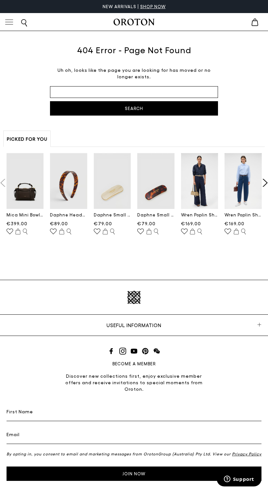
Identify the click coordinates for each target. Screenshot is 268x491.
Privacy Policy (246, 453)
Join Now (134, 473)
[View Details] (25, 232)
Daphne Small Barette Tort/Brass (156, 214)
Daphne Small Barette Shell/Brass (112, 214)
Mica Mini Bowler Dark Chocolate (25, 214)
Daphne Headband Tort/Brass (68, 214)
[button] (263, 183)
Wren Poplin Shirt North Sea (199, 214)
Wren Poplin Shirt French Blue (243, 214)
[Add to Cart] (18, 232)
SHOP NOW (153, 6)
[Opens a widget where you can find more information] (238, 479)
